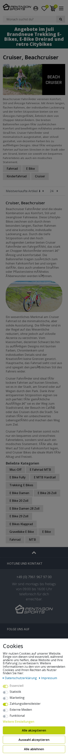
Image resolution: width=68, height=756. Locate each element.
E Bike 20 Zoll (18, 501)
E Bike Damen (19, 493)
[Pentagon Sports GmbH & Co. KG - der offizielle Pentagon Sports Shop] (17, 7)
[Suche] (60, 19)
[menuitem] (36, 8)
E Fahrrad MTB (40, 470)
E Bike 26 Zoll (47, 493)
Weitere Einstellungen (18, 721)
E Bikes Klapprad (21, 524)
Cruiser (40, 176)
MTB (32, 539)
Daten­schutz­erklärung (21, 678)
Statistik (15, 692)
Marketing (17, 698)
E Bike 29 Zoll (18, 516)
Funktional (17, 715)
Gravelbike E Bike (21, 532)
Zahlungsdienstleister (25, 703)
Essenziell (16, 686)
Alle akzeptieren (34, 730)
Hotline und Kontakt (24, 563)
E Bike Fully (17, 477)
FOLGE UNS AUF (18, 629)
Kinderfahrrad (17, 176)
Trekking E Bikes (21, 485)
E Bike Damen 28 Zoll (24, 508)
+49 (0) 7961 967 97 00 (34, 577)
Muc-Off (15, 470)
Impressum (49, 678)
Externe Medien (21, 709)
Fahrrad (12, 169)
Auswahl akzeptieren (34, 740)
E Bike (30, 169)
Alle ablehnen (34, 749)
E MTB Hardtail (45, 477)
